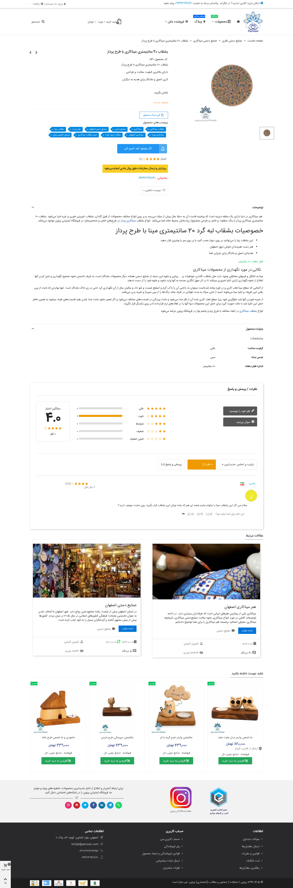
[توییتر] (85, 805)
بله (205, 3)
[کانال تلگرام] (110, 805)
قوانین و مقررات (251, 853)
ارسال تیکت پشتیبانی (168, 860)
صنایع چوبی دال (231, 754)
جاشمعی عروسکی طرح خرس (117, 738)
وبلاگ (199, 20)
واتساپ (213, 3)
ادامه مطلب (247, 631)
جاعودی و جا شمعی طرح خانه (58, 738)
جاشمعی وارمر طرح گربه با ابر (176, 738)
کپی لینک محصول (153, 115)
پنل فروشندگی (172, 846)
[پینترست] (76, 805)
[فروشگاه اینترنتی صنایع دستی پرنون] (253, 22)
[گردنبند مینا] (36, 53)
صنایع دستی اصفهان (98, 129)
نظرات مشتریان (171, 868)
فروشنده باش (176, 21)
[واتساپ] (118, 805)
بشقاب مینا (59, 129)
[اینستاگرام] (68, 805)
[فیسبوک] (93, 805)
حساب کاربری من (170, 839)
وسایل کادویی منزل (61, 135)
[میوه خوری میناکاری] (30, 53)
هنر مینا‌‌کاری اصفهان (240, 607)
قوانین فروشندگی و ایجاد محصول (161, 853)
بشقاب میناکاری (157, 129)
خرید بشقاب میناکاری (87, 135)
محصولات (219, 20)
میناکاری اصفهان (136, 135)
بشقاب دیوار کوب (113, 135)
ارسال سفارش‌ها (251, 846)
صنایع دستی (120, 129)
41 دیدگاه (246, 653)
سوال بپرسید (243, 422)
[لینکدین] (101, 805)
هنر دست (76, 129)
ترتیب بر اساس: (245, 464)
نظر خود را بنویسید (240, 411)
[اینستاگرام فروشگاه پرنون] (178, 800)
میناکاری (138, 129)
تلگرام (223, 3)
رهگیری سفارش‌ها (250, 868)
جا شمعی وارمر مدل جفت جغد (235, 738)
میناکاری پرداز (158, 135)
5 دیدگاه (127, 651)
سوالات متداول (251, 839)
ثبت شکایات (253, 860)
